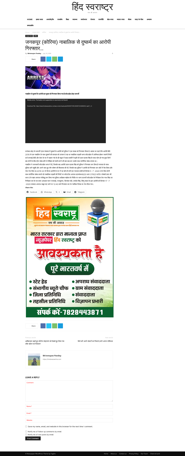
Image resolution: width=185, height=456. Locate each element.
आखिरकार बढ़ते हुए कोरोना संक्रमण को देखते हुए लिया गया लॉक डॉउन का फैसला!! (44, 342)
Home (29, 19)
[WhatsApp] (54, 59)
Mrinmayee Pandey (34, 53)
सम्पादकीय (30, 25)
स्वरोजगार (84, 19)
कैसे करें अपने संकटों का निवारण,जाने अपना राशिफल (95, 341)
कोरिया (44, 32)
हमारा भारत (39, 19)
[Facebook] (43, 59)
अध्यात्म (149, 19)
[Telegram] (60, 59)
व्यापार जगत (120, 19)
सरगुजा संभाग (36, 32)
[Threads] (45, 363)
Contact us (123, 454)
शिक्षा (67, 19)
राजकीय (59, 19)
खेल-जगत (110, 19)
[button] (157, 19)
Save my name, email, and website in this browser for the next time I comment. (60, 426)
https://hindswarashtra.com (52, 359)
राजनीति (101, 19)
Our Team (144, 454)
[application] (65, 121)
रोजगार (92, 19)
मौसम (129, 19)
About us (114, 454)
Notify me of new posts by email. (41, 435)
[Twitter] (48, 59)
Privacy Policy (133, 454)
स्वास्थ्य (74, 19)
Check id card (155, 454)
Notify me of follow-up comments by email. (45, 432)
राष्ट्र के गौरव (139, 19)
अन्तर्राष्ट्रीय (50, 19)
